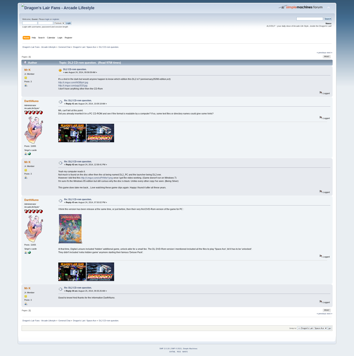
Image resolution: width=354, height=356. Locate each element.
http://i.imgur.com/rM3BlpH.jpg (73, 82)
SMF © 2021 (176, 349)
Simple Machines (190, 349)
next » (329, 52)
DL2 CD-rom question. (74, 69)
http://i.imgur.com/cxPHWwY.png (97, 178)
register (55, 19)
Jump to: (293, 328)
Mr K (27, 69)
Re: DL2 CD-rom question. (78, 100)
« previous (321, 52)
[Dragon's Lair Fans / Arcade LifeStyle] (29, 154)
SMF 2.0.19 (164, 349)
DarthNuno (31, 101)
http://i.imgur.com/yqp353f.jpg (72, 85)
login (47, 19)
